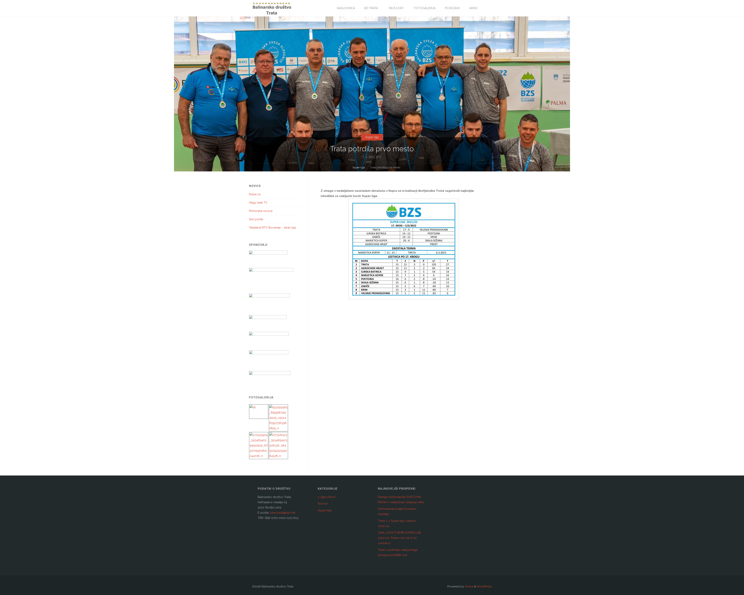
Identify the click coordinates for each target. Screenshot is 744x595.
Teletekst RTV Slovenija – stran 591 (272, 227)
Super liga (372, 137)
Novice (322, 503)
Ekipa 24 (255, 194)
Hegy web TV (258, 202)
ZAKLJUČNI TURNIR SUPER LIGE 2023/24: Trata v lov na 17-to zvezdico (399, 538)
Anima (468, 586)
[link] (486, 8)
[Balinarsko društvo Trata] (272, 8)
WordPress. (484, 586)
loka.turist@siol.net (282, 512)
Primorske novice (260, 211)
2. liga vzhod (326, 497)
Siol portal (256, 219)
